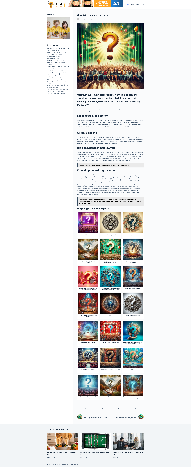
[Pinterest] (118, 408)
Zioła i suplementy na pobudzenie (56, 93)
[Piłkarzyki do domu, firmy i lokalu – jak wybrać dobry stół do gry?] (95, 441)
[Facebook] (85, 408)
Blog (128, 4)
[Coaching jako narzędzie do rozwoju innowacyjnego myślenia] (128, 441)
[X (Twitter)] (102, 408)
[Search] (143, 4)
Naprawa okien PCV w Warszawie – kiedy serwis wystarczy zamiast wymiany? (57, 62)
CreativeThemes (74, 464)
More (137, 4)
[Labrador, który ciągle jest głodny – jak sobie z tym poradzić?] (62, 441)
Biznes (132, 4)
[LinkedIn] (135, 408)
